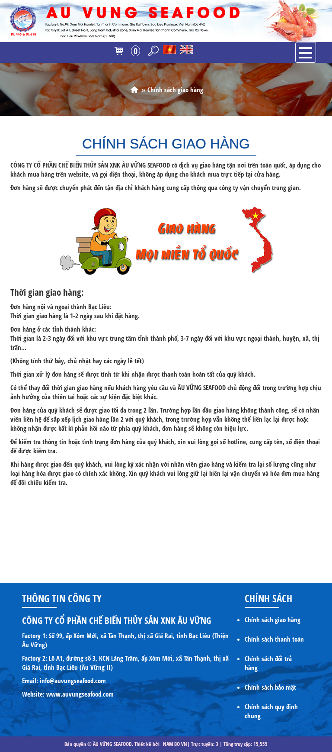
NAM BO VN (175, 744)
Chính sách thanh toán (274, 639)
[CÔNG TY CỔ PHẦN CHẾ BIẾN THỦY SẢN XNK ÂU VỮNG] (134, 89)
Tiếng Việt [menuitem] (169, 49)
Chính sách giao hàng (272, 619)
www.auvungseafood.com (80, 694)
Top (311, 654)
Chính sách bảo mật (270, 687)
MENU (305, 52)
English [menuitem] (186, 49)
